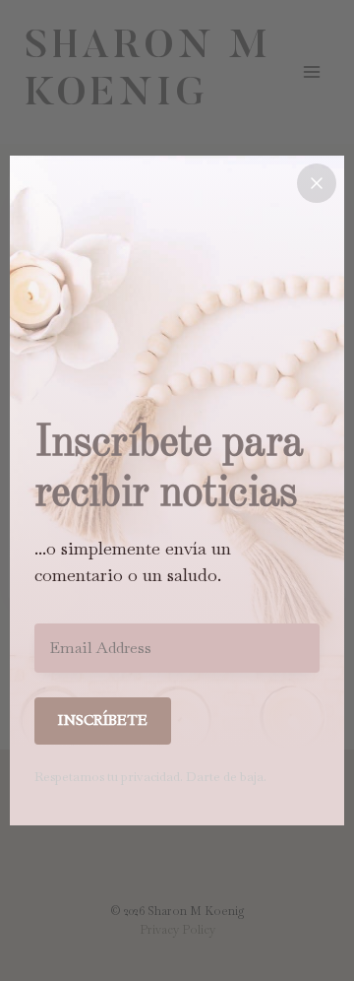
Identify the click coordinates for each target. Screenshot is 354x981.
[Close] (316, 183)
